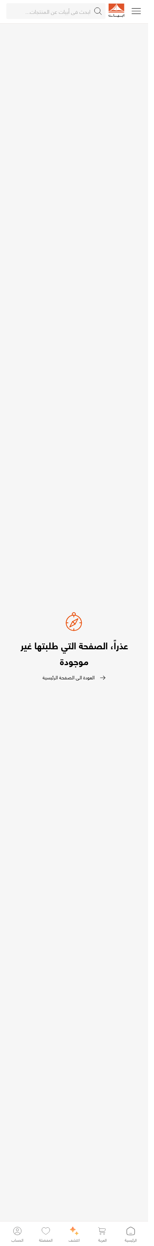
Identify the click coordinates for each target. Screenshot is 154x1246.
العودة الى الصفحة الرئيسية (69, 677)
